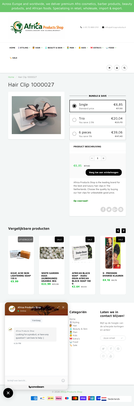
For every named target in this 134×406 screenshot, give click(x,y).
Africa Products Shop (71, 391)
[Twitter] (103, 348)
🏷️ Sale (13, 58)
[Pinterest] (118, 348)
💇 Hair (36, 47)
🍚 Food (110, 47)
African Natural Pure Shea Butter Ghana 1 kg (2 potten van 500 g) (118, 279)
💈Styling (22, 47)
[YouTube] (111, 356)
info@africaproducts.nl (115, 27)
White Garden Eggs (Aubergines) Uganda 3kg (26, 277)
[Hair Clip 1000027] (36, 115)
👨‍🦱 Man (70, 47)
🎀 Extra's (95, 47)
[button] (98, 106)
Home (12, 47)
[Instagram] (103, 356)
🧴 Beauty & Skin (53, 47)
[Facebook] (111, 348)
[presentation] (118, 230)
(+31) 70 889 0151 (91, 27)
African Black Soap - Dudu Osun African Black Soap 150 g (57, 278)
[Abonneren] (122, 338)
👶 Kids (82, 47)
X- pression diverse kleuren (89, 274)
